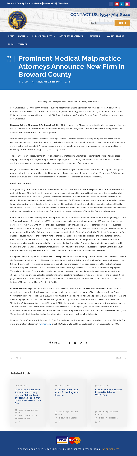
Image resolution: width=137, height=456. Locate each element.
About (21, 36)
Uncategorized (22, 418)
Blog (11, 44)
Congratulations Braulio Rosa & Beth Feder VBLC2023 (108, 392)
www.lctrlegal (45, 323)
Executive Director (28, 415)
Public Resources (42, 36)
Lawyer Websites (110, 449)
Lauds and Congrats (51, 82)
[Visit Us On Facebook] (111, 3)
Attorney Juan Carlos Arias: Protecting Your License (67, 392)
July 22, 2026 (21, 386)
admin (25, 82)
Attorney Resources (71, 36)
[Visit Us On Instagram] (127, 3)
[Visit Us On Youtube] (116, 3)
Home (11, 36)
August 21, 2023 (63, 386)
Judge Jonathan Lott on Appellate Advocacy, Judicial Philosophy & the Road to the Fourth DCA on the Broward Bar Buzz (28, 396)
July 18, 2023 (101, 386)
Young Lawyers (115, 36)
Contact (22, 44)
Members (95, 36)
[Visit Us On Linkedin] (122, 3)
